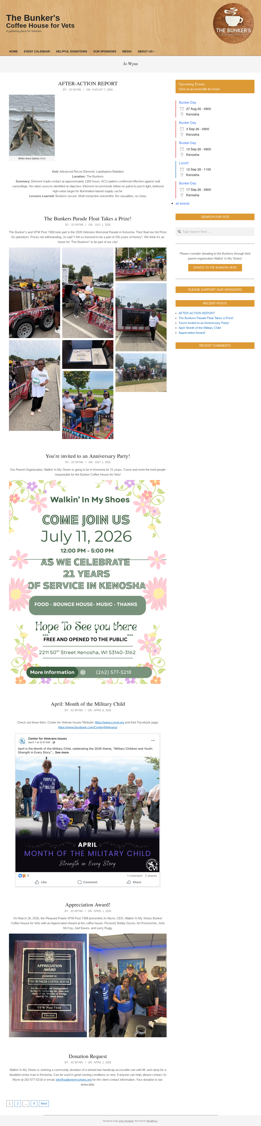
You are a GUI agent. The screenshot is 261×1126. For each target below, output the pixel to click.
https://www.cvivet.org (109, 722)
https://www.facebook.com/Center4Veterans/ (87, 727)
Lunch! (184, 163)
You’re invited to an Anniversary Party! (87, 455)
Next (44, 1103)
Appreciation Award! (88, 904)
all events (182, 203)
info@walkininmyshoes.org (74, 1079)
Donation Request (88, 1056)
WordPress (152, 1120)
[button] (34, 292)
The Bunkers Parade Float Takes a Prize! (88, 218)
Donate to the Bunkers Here (215, 267)
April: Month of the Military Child (88, 703)
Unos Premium (126, 1120)
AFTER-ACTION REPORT (88, 83)
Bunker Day (187, 102)
